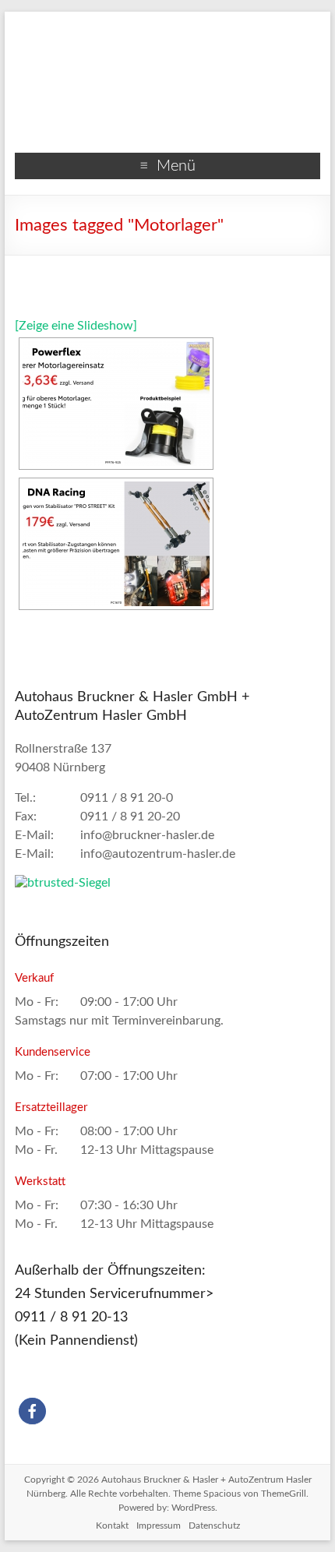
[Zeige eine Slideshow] (76, 325)
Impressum (158, 1525)
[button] (32, 1411)
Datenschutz (214, 1525)
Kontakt (112, 1525)
